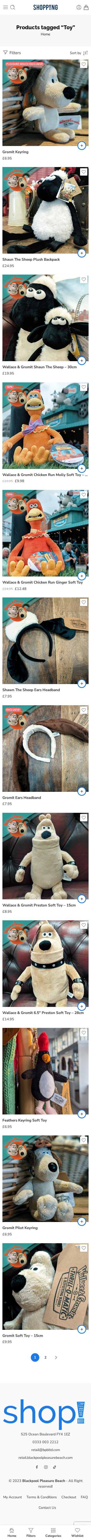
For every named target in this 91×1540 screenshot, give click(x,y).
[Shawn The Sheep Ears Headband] (45, 640)
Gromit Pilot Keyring (20, 1227)
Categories (53, 1536)
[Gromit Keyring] (45, 103)
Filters (14, 53)
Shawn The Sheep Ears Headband (31, 689)
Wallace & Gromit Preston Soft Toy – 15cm (39, 905)
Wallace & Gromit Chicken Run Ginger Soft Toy (42, 582)
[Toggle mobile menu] (5, 7)
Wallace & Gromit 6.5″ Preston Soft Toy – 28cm (43, 1012)
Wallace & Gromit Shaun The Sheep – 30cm (39, 367)
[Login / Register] (79, 7)
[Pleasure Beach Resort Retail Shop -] (45, 7)
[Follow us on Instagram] (46, 1467)
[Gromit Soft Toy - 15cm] (45, 1286)
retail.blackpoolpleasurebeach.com (45, 1457)
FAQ (84, 1497)
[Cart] (86, 7)
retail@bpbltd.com (45, 1449)
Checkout (68, 1497)
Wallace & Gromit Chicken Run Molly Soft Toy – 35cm (45, 474)
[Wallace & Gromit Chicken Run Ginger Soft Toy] (45, 533)
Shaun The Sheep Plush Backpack (31, 259)
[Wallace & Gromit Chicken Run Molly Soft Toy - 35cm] (45, 425)
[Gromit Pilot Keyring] (45, 1178)
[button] (81, 145)
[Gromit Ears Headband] (45, 748)
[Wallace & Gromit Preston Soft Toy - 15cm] (45, 856)
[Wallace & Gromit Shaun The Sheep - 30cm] (45, 318)
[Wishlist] (83, 64)
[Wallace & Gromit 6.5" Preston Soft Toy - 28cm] (45, 963)
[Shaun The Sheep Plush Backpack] (45, 210)
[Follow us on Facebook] (37, 1467)
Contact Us (47, 1507)
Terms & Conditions (41, 1497)
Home (45, 34)
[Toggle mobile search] (12, 7)
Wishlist (77, 1536)
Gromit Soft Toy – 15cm (22, 1335)
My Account (12, 1497)
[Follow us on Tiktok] (54, 1467)
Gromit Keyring (15, 151)
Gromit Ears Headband (21, 797)
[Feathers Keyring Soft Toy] (45, 1071)
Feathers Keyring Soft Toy (24, 1120)
